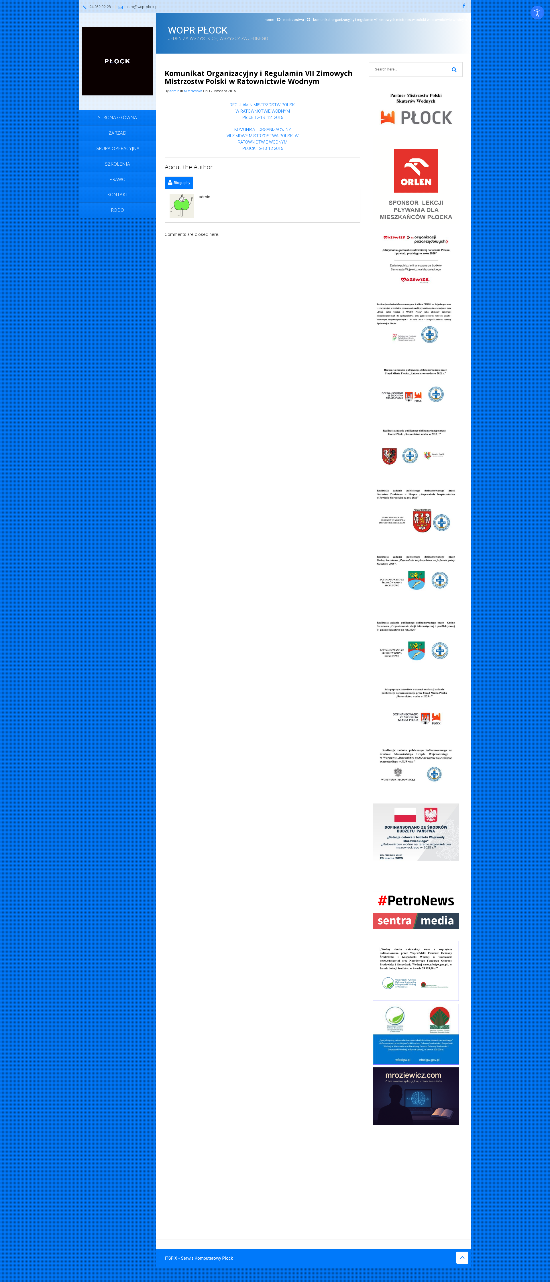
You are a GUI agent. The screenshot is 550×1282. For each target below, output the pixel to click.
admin (174, 91)
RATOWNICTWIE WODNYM (262, 142)
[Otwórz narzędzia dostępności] (537, 12)
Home (269, 19)
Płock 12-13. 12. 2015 (262, 117)
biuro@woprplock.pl (141, 7)
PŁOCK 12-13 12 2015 (262, 148)
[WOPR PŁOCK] (117, 61)
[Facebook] (464, 6)
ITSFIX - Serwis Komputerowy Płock (199, 1258)
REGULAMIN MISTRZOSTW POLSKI (263, 104)
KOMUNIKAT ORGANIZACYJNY (262, 129)
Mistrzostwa (293, 19)
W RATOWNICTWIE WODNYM (262, 111)
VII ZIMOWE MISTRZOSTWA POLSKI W (262, 135)
